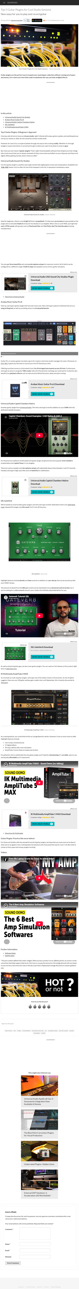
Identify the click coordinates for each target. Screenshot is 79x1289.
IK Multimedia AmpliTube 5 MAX (16, 127)
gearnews (12, 2)
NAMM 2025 (9, 956)
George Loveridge (16, 20)
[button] (76, 332)
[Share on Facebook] (66, 1023)
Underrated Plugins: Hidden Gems (39, 1164)
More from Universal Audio (14, 297)
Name (7, 1244)
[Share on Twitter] (73, 1023)
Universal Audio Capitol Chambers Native (20, 122)
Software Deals (10, 953)
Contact (46, 1287)
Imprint (39, 1287)
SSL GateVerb (10, 124)
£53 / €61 (4, 363)
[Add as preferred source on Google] (37, 20)
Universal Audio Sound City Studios (17, 117)
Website (8, 1257)
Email (7, 1250)
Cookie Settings (56, 1287)
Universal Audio (25, 407)
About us (21, 1287)
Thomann (4, 683)
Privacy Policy (30, 1287)
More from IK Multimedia (14, 833)
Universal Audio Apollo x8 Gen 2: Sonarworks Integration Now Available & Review (39, 1101)
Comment (9, 1229)
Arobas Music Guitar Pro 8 (14, 120)
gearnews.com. (11, 669)
